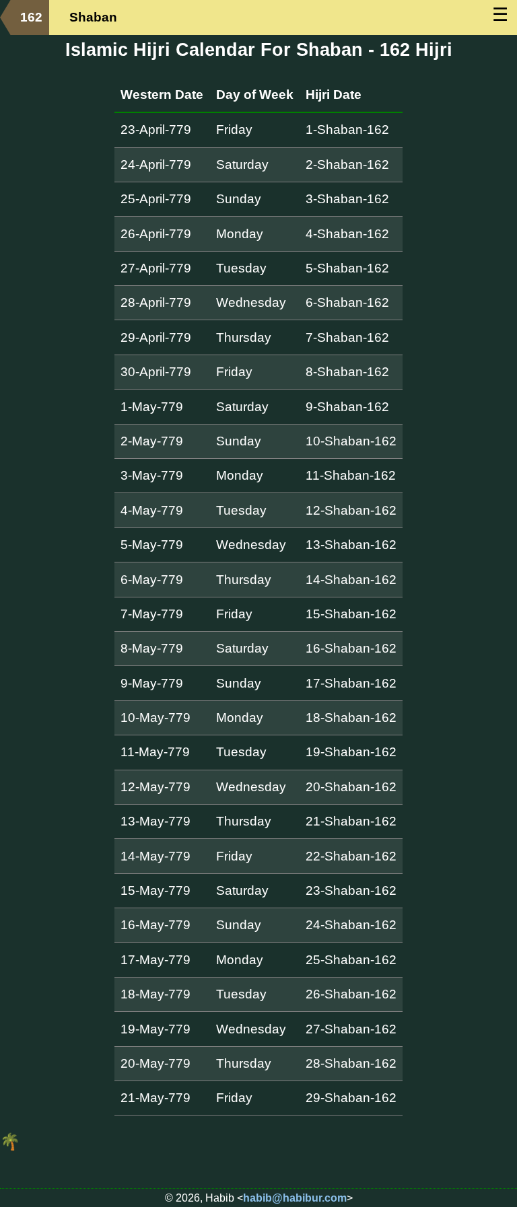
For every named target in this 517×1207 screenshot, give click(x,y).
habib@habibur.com (295, 1198)
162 (31, 17)
